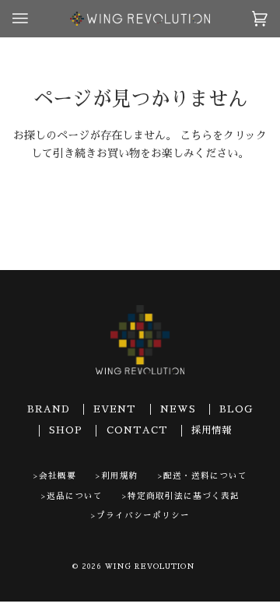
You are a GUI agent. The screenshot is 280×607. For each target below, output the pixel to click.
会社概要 (57, 476)
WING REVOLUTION (150, 566)
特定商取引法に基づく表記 (184, 496)
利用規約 (119, 476)
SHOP (65, 430)
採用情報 (211, 430)
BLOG (236, 409)
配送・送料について (205, 476)
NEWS (178, 409)
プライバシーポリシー (143, 515)
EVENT (114, 409)
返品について (75, 496)
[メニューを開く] (35, 18)
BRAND (48, 409)
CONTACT (137, 430)
